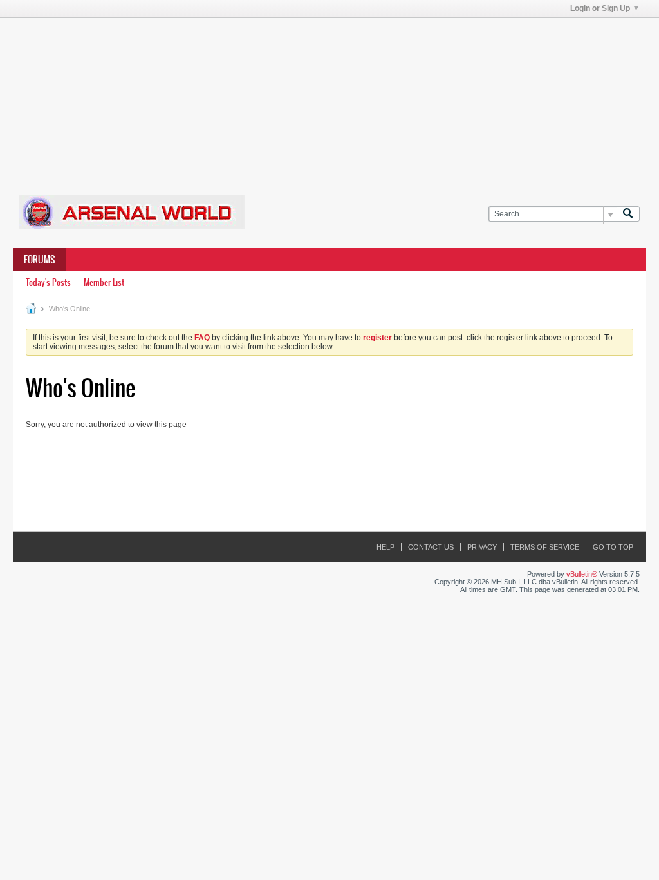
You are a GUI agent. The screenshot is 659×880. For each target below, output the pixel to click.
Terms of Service (544, 547)
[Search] (628, 214)
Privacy (482, 547)
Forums (39, 260)
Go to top (613, 547)
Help (385, 547)
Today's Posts (48, 282)
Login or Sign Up (600, 8)
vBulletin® (581, 574)
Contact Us (431, 547)
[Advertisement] (329, 98)
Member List (104, 282)
